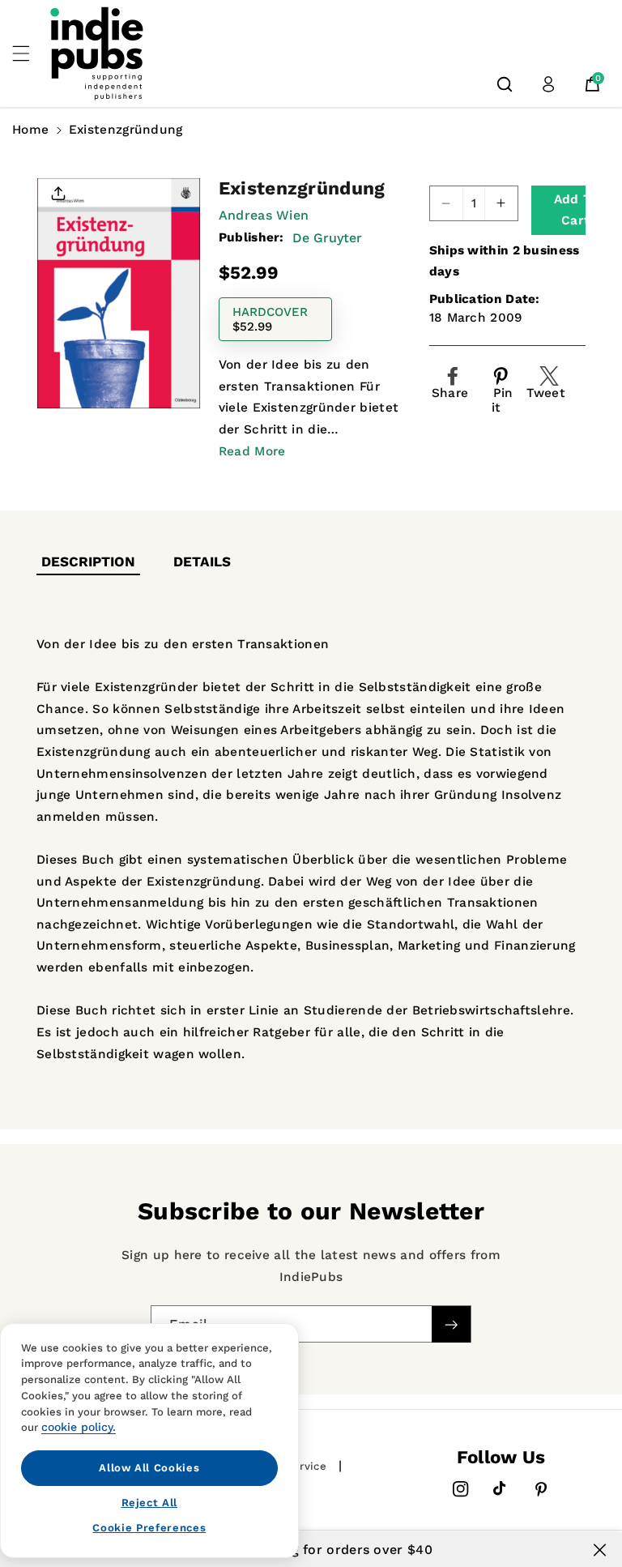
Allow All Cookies (149, 1468)
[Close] (600, 1550)
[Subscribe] (451, 1324)
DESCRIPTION (88, 561)
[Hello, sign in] (548, 84)
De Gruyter (327, 238)
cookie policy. (78, 1426)
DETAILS (202, 561)
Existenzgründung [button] (126, 129)
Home (30, 129)
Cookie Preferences (149, 1528)
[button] (30, 53)
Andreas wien (264, 215)
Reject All (149, 1503)
